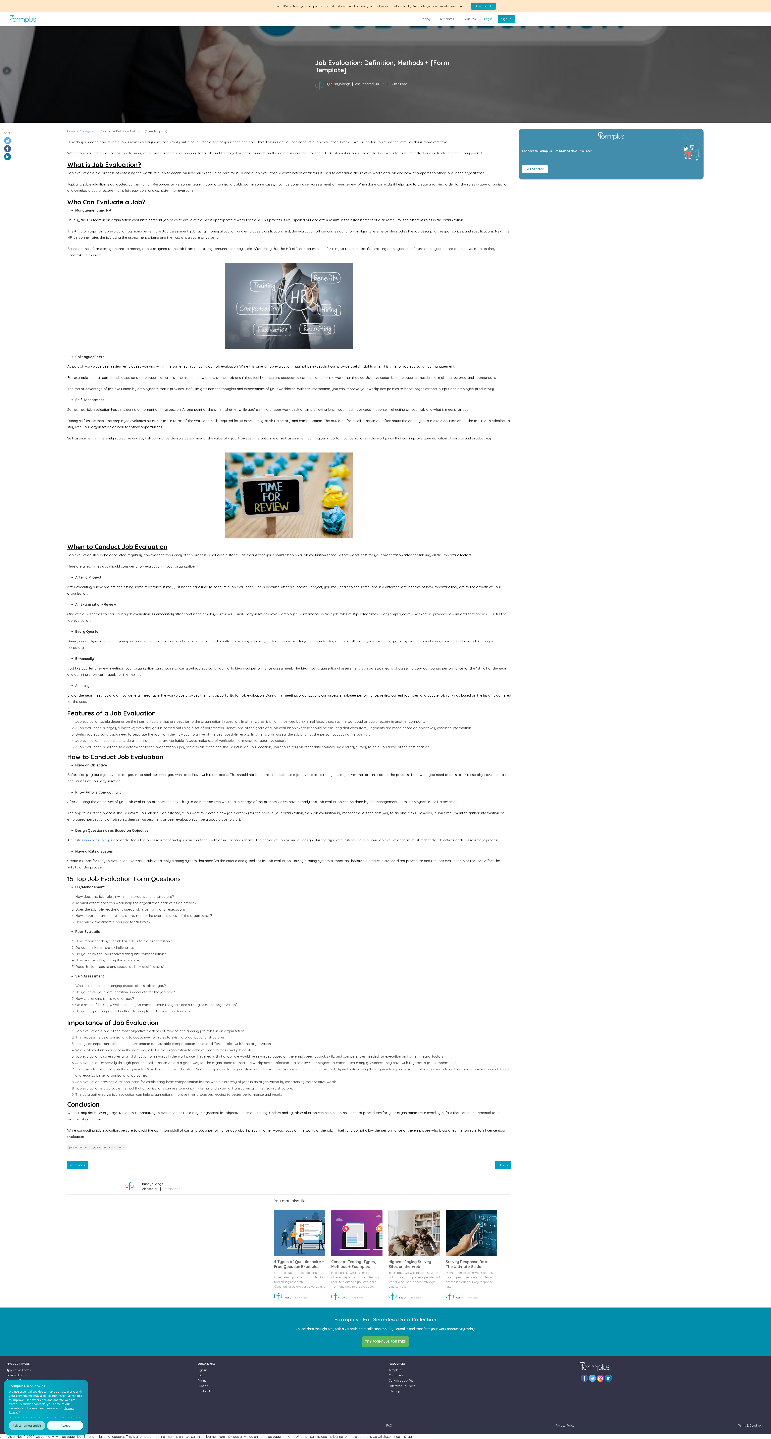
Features (470, 19)
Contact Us (205, 1391)
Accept (65, 1425)
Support (203, 1386)
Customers (396, 1375)
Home (71, 131)
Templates (447, 19)
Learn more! (483, 6)
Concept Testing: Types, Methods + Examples (353, 1264)
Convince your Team (402, 1380)
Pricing (425, 19)
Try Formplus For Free (385, 1342)
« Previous (77, 1165)
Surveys (85, 131)
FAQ (389, 1425)
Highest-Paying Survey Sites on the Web (410, 1264)
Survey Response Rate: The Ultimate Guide (468, 1264)
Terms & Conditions (751, 1425)
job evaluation (79, 1147)
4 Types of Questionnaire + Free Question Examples (299, 1264)
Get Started (534, 169)
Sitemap (394, 1391)
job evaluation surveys (108, 1147)
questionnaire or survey (89, 840)
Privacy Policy (565, 1425)
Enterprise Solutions (402, 1386)
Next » (503, 1165)
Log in (488, 19)
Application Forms (18, 1370)
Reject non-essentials (27, 1425)
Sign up (506, 19)
